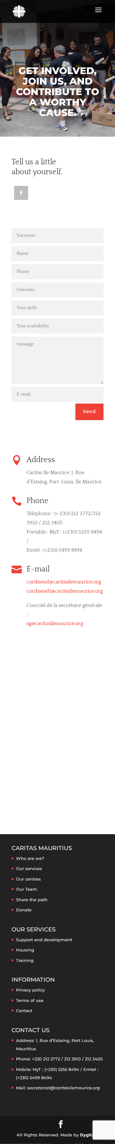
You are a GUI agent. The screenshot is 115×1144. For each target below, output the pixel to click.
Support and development (44, 939)
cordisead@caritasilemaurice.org (64, 582)
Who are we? (30, 858)
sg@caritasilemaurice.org (55, 623)
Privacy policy (30, 989)
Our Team (26, 889)
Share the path (32, 899)
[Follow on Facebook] (21, 193)
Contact (24, 1010)
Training (25, 960)
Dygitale (89, 1134)
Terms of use (29, 1000)
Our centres (28, 879)
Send (89, 411)
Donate (24, 909)
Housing (25, 949)
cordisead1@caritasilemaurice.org (65, 591)
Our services (29, 868)
